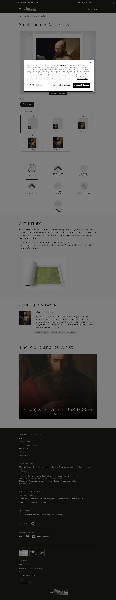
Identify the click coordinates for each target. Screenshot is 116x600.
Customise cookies (34, 85)
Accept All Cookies (81, 85)
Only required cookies (61, 85)
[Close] (90, 62)
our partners (61, 65)
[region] (59, 76)
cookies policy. (82, 79)
